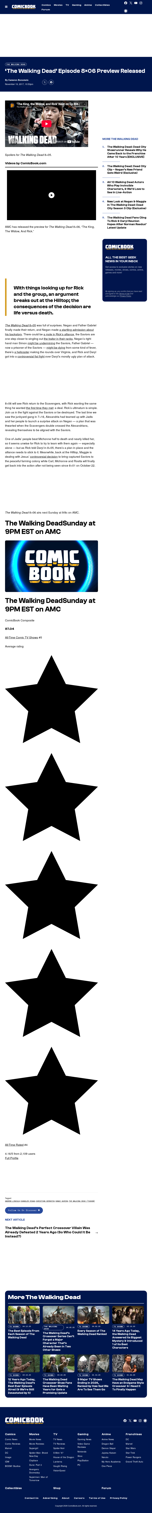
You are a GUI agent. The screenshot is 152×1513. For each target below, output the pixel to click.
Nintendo (81, 1451)
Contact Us (31, 1498)
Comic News (11, 1439)
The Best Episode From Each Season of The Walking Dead (23, 1334)
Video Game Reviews (83, 1445)
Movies (58, 5)
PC (78, 1464)
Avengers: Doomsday (34, 1471)
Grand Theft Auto (134, 1461)
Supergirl (33, 1448)
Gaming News (84, 1439)
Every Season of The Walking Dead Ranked (92, 1332)
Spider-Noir (59, 1448)
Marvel (8, 1448)
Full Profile (11, 1158)
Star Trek (130, 1452)
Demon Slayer (109, 1448)
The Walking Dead (15, 64)
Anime (88, 5)
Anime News (108, 1439)
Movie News (35, 1439)
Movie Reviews (36, 1443)
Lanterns (57, 1461)
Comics (46, 5)
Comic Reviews (12, 1443)
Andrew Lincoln (12, 1201)
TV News (57, 1439)
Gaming (76, 5)
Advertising (50, 1498)
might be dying (55, 347)
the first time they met (39, 408)
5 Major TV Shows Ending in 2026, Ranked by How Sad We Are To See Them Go (92, 1384)
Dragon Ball (107, 1443)
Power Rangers (133, 1457)
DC (6, 1452)
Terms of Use (124, 293)
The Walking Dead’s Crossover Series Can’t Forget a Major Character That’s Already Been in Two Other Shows (58, 1341)
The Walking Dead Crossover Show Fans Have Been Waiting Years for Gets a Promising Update (57, 1386)
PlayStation (83, 1460)
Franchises (134, 1434)
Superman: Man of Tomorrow (38, 1478)
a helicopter (21, 352)
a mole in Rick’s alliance (58, 334)
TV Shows (14, 1326)
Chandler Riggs (27, 1201)
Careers (79, 1498)
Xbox (80, 1455)
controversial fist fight (31, 356)
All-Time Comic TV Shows (21, 637)
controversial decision (44, 456)
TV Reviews (59, 1443)
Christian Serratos (45, 1201)
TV (67, 5)
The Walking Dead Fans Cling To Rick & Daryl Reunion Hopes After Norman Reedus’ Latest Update (127, 222)
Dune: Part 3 (35, 1464)
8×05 (20, 325)
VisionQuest (59, 1470)
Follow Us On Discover (23, 1210)
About (65, 1498)
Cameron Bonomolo (18, 79)
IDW (7, 1461)
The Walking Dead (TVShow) (82, 1201)
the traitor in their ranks (58, 339)
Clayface (33, 1460)
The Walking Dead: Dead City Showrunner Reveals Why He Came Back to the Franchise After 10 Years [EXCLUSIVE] (126, 152)
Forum (46, 9)
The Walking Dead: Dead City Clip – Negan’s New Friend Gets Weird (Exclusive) (126, 170)
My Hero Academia (111, 1461)
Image (8, 1457)
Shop (56, 1488)
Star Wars (131, 1448)
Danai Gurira (62, 1201)
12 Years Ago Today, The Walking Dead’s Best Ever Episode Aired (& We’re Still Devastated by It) (21, 1386)
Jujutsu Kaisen (109, 1452)
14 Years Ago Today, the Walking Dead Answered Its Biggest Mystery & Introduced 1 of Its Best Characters (127, 1339)
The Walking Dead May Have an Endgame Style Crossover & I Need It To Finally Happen (128, 1384)
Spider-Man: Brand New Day (38, 1454)
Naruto (105, 1457)
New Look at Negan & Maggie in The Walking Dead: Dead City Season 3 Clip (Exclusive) (126, 205)
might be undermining (41, 343)
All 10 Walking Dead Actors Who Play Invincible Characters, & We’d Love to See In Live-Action (125, 187)
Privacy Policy (125, 296)
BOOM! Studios (12, 1466)
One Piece (107, 1466)
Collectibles (102, 5)
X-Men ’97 (58, 1452)
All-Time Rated (14, 1145)
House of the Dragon (63, 1457)
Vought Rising (60, 1466)
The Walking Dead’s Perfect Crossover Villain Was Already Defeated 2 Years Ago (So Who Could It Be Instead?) (47, 1232)
